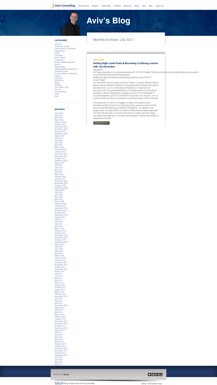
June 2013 (59, 335)
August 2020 (60, 190)
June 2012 (59, 360)
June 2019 (59, 222)
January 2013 (60, 346)
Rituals (57, 83)
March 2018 (59, 256)
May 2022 (59, 143)
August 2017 (60, 271)
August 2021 (60, 163)
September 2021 (61, 161)
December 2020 (61, 181)
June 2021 (59, 167)
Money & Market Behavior (65, 62)
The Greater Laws (62, 87)
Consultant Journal (62, 46)
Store (144, 6)
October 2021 (60, 158)
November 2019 (61, 210)
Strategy (58, 85)
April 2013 (59, 339)
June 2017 (59, 276)
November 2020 (61, 183)
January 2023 (60, 124)
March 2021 (59, 174)
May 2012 (59, 362)
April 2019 (59, 226)
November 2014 (61, 305)
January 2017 (60, 285)
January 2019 (60, 233)
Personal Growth (61, 71)
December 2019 (61, 208)
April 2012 (59, 364)
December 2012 (61, 348)
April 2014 (59, 312)
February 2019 (60, 231)
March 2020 (59, 201)
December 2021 (61, 154)
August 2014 (60, 308)
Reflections (59, 80)
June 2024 (59, 113)
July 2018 (58, 247)
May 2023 (59, 115)
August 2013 (60, 330)
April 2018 (59, 253)
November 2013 (61, 323)
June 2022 (59, 140)
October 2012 (60, 353)
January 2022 (60, 152)
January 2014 (60, 319)
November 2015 (61, 296)
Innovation (59, 55)
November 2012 (61, 351)
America (58, 44)
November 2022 (61, 129)
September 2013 (61, 328)
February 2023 (60, 122)
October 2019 (60, 213)
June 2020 (59, 195)
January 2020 (60, 206)
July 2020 (58, 192)
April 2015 (59, 303)
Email (66, 374)
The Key (58, 89)
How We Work (83, 6)
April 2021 (59, 172)
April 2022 (59, 145)
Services (95, 6)
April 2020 (59, 199)
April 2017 (59, 281)
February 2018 (60, 258)
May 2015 (59, 301)
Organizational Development (66, 69)
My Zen (57, 64)
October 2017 (60, 267)
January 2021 (60, 179)
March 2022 (59, 147)
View (56, 96)
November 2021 (61, 156)
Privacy (84, 383)
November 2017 (61, 265)
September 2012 (61, 355)
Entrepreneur (60, 51)
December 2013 (61, 321)
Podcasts (117, 6)
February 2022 (60, 149)
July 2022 (58, 138)
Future (57, 53)
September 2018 (61, 242)
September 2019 (61, 215)
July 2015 (58, 299)
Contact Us (159, 6)
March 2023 (59, 120)
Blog (150, 6)
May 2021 (59, 170)
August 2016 (60, 290)
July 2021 (58, 165)
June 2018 (59, 249)
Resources (128, 6)
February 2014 (60, 317)
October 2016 (60, 287)
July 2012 (58, 357)
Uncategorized (60, 92)
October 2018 (60, 240)
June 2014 (59, 310)
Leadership (59, 60)
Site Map (91, 383)
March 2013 (59, 342)
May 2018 (59, 251)
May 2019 (59, 224)
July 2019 (58, 219)
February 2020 (60, 204)
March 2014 (59, 314)
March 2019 (59, 228)
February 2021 (60, 176)
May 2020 (59, 197)
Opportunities (60, 67)
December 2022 (61, 127)
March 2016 (59, 292)
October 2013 (60, 326)
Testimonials (106, 6)
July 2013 (58, 333)
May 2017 (59, 278)
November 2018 (61, 238)
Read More (100, 123)
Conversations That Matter (65, 49)
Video (57, 94)
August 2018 (60, 244)
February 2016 (60, 294)
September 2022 (61, 134)
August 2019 (60, 217)
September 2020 (61, 188)
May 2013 (59, 337)
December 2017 (61, 262)
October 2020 (60, 186)
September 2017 (61, 269)
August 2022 (60, 136)
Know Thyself (60, 58)
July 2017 (58, 274)
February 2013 (60, 344)
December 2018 (61, 235)
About (137, 6)
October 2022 (60, 131)
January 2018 (60, 260)
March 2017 (59, 283)
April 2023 (59, 118)
